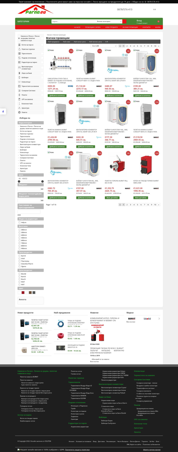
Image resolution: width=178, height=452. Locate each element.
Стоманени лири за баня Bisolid (114, 413)
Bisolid (23, 274)
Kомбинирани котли (27, 421)
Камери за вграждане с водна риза (34, 401)
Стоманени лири (107, 406)
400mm (24, 235)
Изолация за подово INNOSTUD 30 (76, 346)
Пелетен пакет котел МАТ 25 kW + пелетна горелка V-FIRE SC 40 (39, 334)
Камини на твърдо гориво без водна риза (36, 393)
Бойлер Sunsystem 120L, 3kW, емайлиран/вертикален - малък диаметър (144, 81)
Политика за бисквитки (151, 444)
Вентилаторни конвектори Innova (113, 390)
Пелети (137, 432)
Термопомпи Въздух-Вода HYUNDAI (80, 389)
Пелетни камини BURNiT (29, 377)
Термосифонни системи (145, 388)
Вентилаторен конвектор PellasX (113, 393)
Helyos (23, 222)
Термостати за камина (144, 375)
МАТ (22, 284)
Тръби (73, 408)
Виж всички (94, 361)
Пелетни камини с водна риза (32, 383)
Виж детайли (112, 198)
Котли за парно (24, 415)
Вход (139, 20)
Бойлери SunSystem (108, 423)
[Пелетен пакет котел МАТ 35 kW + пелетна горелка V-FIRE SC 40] (24, 323)
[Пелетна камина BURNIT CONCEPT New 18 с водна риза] (60, 113)
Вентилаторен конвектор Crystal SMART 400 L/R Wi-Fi (58, 182)
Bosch (23, 279)
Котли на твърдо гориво (29, 418)
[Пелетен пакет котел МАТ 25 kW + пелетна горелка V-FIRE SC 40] (24, 336)
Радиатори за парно (77, 423)
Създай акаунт (142, 23)
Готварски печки (26, 406)
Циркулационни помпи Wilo (148, 411)
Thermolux (25, 261)
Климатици (139, 371)
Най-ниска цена (80, 42)
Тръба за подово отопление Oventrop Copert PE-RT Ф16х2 (76, 322)
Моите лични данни (151, 449)
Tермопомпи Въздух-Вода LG (81, 386)
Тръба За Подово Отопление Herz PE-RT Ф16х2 (76, 334)
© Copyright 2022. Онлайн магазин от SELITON (34, 441)
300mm (24, 230)
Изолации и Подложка (79, 406)
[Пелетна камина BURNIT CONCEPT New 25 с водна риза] (146, 113)
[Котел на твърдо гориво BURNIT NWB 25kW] (146, 165)
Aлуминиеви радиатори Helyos (114, 371)
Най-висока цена (95, 42)
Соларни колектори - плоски (147, 383)
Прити (23, 266)
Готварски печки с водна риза (32, 409)
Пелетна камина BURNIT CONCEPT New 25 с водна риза (145, 131)
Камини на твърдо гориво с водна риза (35, 391)
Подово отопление (76, 402)
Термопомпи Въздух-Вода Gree (82, 393)
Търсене (145, 441)
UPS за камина (140, 419)
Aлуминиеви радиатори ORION (114, 373)
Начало (49, 35)
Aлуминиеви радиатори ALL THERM (115, 375)
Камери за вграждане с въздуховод (34, 403)
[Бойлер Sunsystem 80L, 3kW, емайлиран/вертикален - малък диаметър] (89, 165)
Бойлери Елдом (107, 421)
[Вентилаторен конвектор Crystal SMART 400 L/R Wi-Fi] (60, 165)
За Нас (152, 441)
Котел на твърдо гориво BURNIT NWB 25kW (146, 182)
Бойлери (103, 417)
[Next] (159, 319)
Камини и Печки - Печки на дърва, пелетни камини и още (37, 372)
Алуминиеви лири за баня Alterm (115, 403)
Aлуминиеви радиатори (80, 427)
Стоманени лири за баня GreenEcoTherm (111, 410)
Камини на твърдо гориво (29, 388)
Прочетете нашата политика (77, 449)
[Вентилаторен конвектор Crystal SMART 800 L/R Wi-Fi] (117, 63)
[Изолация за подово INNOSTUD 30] (60, 347)
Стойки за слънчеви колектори (148, 394)
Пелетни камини (26, 380)
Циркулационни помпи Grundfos (145, 414)
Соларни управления (144, 401)
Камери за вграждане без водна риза (35, 399)
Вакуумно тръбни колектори (147, 386)
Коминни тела (140, 423)
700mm (24, 243)
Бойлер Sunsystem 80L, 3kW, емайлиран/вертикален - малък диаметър (87, 183)
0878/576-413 (124, 9)
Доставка (101, 441)
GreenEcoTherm (27, 264)
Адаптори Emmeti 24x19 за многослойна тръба (39, 347)
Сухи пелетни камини (29, 385)
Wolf (23, 282)
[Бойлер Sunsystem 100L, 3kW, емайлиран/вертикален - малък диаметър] (117, 114)
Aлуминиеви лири (108, 400)
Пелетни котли (76, 371)
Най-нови (66, 42)
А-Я (106, 42)
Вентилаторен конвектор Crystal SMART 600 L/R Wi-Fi (86, 131)
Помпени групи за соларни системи (145, 397)
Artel (23, 258)
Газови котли (76, 374)
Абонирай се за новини (100, 359)
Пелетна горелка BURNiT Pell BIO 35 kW (116, 182)
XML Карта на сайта (134, 444)
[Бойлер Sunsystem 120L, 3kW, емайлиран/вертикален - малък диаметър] (146, 63)
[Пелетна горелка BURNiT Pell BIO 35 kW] (117, 165)
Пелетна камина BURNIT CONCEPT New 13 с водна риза (88, 80)
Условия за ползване (83, 441)
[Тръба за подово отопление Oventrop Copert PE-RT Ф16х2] (60, 323)
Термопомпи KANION (78, 396)
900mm (24, 248)
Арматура (74, 419)
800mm (24, 246)
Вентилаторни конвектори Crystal (113, 388)
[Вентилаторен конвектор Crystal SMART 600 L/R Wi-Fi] (89, 114)
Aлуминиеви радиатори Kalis (113, 377)
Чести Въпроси (122, 441)
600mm (24, 240)
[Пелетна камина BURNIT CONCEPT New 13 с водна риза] (89, 62)
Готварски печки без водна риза (33, 411)
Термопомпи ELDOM (78, 398)
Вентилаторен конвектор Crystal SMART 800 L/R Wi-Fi (115, 80)
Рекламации (111, 441)
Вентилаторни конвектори (111, 384)
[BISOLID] (150, 319)
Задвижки (74, 416)
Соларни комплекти (144, 391)
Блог (157, 441)
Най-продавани (53, 42)
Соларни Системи (142, 379)
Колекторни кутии (77, 414)
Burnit (23, 256)
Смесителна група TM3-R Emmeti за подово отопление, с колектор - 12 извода (60, 81)
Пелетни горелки (76, 378)
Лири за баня (105, 397)
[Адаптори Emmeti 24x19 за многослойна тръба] (24, 349)
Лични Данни (135, 441)
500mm (24, 238)
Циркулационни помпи (145, 408)
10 (155, 46)
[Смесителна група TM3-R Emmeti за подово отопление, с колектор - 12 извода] (60, 63)
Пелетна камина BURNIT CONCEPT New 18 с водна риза (59, 131)
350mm (24, 232)
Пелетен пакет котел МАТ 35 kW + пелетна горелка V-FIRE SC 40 (39, 321)
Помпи (137, 405)
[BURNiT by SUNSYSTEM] (135, 319)
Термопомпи (74, 382)
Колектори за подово (78, 411)
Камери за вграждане (28, 396)
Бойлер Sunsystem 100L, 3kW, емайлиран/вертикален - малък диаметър (116, 132)
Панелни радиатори (108, 380)
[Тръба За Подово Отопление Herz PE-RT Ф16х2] (60, 335)
